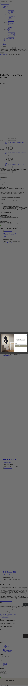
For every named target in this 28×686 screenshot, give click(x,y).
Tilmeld (20, 345)
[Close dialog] (26, 334)
